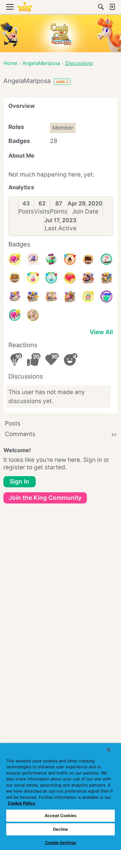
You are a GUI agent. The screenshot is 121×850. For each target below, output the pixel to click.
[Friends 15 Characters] (33, 296)
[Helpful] (14, 315)
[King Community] (24, 7)
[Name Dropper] (106, 259)
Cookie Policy (21, 803)
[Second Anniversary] (33, 278)
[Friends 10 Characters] (51, 296)
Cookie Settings (60, 842)
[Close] (108, 749)
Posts (26, 211)
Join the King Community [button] (45, 497)
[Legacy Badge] (33, 315)
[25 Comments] (88, 296)
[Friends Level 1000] (106, 296)
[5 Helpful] (14, 259)
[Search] (100, 7)
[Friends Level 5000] (51, 259)
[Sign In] (112, 7)
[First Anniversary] (51, 278)
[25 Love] (70, 278)
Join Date (85, 211)
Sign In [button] (19, 481)
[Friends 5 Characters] (70, 296)
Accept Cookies (60, 815)
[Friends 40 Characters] (88, 278)
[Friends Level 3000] (14, 278)
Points (58, 211)
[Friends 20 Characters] (14, 296)
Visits (42, 211)
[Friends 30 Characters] (106, 278)
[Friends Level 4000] (88, 259)
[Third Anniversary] (70, 259)
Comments (60, 434)
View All (101, 332)
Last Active (60, 228)
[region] (60, 796)
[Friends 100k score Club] (33, 259)
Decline (60, 829)
